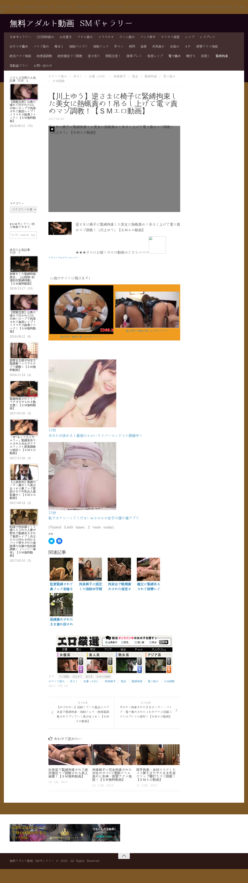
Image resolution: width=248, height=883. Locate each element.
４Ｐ (188, 46)
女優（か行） (98, 76)
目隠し (205, 56)
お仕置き (65, 37)
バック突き (148, 37)
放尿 (143, 46)
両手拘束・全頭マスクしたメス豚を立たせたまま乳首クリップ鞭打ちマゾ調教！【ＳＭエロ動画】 (156, 775)
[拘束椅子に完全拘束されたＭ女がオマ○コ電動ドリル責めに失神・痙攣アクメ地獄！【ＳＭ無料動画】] (114, 754)
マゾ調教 (64, 676)
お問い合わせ (43, 66)
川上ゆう (77, 676)
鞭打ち (190, 56)
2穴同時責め (45, 37)
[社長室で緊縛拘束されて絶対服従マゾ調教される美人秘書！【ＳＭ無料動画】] (70, 754)
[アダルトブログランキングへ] (157, 252)
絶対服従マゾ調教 (70, 56)
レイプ (189, 37)
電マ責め (174, 56)
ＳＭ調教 (58, 81)
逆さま (89, 676)
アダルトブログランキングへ (63, 257)
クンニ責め (127, 37)
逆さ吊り (94, 56)
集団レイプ (155, 56)
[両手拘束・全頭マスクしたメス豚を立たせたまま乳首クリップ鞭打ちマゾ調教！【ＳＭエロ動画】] (158, 754)
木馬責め (158, 46)
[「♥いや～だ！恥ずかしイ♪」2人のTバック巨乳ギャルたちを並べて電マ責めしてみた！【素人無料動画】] (147, 327)
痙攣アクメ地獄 (207, 46)
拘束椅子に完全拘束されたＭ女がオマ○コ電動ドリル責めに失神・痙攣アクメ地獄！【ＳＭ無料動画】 (112, 775)
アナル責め (85, 37)
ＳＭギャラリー (20, 37)
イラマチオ (106, 37)
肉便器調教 (44, 56)
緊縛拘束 (222, 56)
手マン (118, 46)
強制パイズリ (78, 46)
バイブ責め (41, 46)
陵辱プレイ (134, 56)
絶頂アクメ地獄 (20, 56)
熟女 (135, 76)
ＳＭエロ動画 (103, 676)
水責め (174, 46)
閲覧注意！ (113, 56)
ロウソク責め (18, 46)
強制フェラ (101, 46)
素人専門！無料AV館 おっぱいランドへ (81, 336)
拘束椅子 (120, 76)
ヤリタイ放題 (170, 37)
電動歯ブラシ (18, 66)
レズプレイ (207, 37)
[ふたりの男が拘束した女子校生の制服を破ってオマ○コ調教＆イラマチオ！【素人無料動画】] (81, 333)
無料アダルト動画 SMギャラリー (71, 23)
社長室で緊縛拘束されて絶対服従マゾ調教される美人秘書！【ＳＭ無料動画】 (68, 773)
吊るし (59, 46)
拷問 (132, 46)
